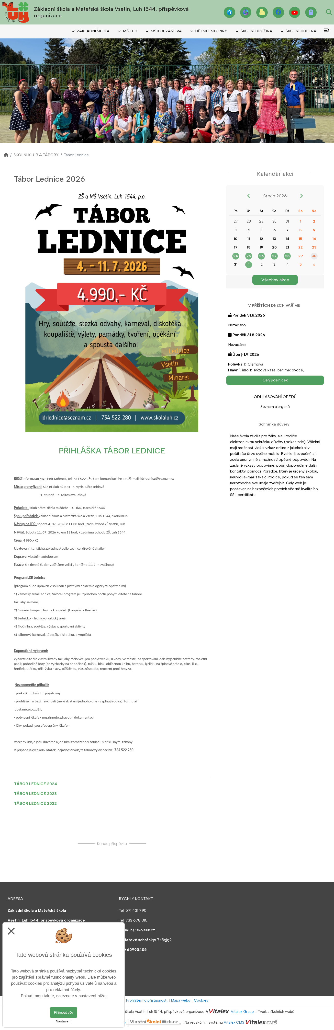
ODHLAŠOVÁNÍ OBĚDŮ (275, 396)
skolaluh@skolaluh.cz (137, 930)
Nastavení (63, 1021)
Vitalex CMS (234, 1022)
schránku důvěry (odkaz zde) (280, 441)
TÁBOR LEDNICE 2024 (35, 783)
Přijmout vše (63, 1012)
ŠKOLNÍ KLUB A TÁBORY (36, 155)
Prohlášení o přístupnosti (146, 1000)
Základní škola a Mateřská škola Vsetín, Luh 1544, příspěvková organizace (111, 12)
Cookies (201, 1000)
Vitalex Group (242, 1011)
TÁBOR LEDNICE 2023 (35, 793)
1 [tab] (167, 133)
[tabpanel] (167, 90)
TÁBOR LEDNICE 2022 (35, 803)
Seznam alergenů (275, 406)
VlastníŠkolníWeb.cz (109, 1022)
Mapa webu (180, 1000)
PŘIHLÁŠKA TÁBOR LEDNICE (112, 450)
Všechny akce (275, 279)
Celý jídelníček (275, 380)
